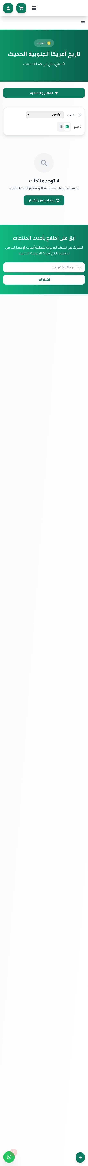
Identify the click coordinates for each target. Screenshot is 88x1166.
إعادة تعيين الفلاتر (41, 200)
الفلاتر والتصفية (41, 93)
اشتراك (44, 279)
